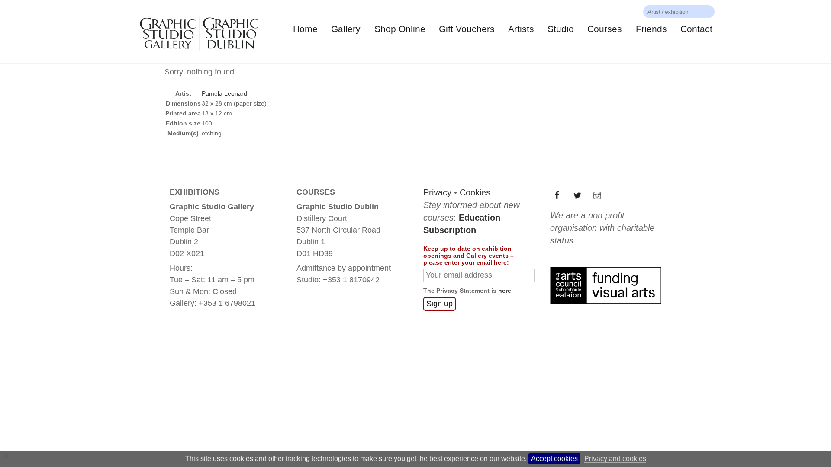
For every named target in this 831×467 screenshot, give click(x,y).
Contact (696, 29)
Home (305, 29)
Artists (521, 29)
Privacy (437, 192)
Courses (604, 29)
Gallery (346, 29)
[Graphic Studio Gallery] (198, 54)
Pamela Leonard (224, 93)
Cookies (475, 192)
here (504, 290)
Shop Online (399, 29)
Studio (561, 29)
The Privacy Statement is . (468, 290)
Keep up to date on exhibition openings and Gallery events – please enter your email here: (468, 255)
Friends (651, 29)
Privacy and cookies (615, 458)
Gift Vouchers (467, 29)
